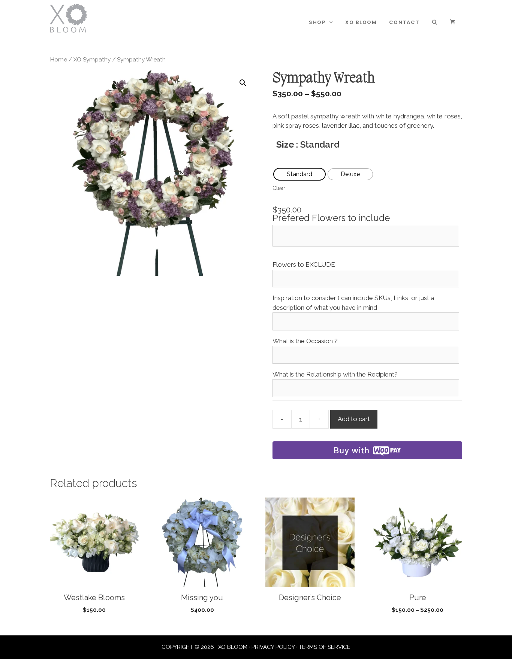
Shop (317, 22)
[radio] (299, 174)
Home (58, 59)
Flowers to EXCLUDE (303, 264)
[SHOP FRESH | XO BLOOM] (68, 17)
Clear (278, 188)
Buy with (351, 450)
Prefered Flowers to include (331, 217)
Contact (404, 22)
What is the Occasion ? (305, 341)
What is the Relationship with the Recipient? (335, 374)
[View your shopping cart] (453, 22)
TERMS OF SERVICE (324, 647)
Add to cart (354, 419)
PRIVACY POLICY (273, 647)
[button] (243, 83)
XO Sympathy (92, 59)
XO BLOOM (361, 22)
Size (285, 144)
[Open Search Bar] (435, 22)
